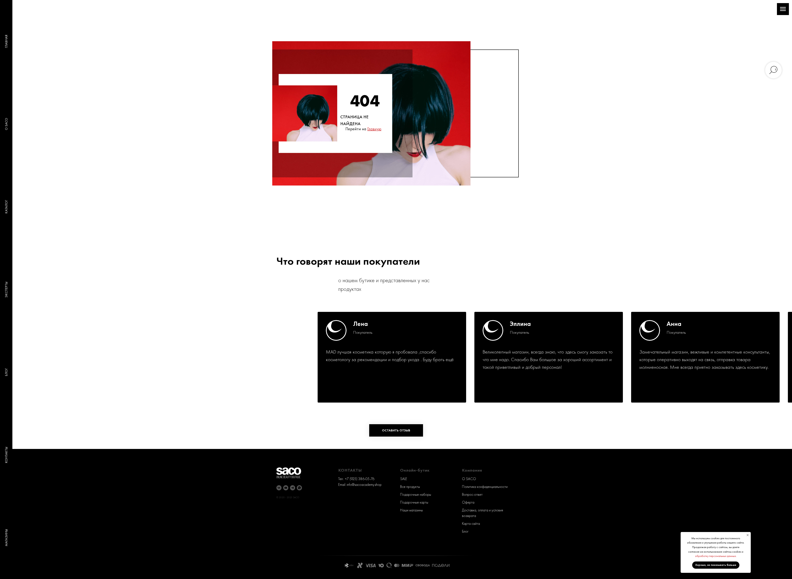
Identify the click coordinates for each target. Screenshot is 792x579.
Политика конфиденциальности (485, 486)
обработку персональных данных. (716, 556)
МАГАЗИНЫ (6, 537)
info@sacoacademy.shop (364, 484)
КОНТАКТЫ (6, 455)
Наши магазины (411, 510)
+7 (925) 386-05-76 (359, 478)
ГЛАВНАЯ (6, 41)
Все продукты (410, 486)
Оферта (468, 502)
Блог (465, 531)
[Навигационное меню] (783, 9)
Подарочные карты (414, 502)
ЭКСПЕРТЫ (6, 289)
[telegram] (292, 487)
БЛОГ (6, 372)
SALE (403, 478)
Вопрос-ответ (472, 494)
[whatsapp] (299, 487)
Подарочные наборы (415, 494)
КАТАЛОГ (6, 207)
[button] (396, 430)
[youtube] (285, 487)
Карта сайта (471, 523)
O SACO (6, 124)
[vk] (279, 487)
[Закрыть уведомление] (748, 535)
